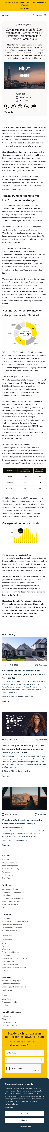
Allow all (24, 1120)
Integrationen (8, 961)
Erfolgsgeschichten (10, 952)
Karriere (5, 1005)
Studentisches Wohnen (12, 928)
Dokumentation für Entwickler (15, 958)
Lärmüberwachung (10, 889)
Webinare (6, 949)
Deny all (24, 1114)
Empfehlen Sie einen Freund (14, 967)
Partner (5, 946)
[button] (45, 15)
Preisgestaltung (8, 940)
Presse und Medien (10, 1002)
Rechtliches (7, 977)
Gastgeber (6, 918)
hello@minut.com (9, 1022)
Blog (4, 943)
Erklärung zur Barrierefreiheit (14, 987)
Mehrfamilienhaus (9, 931)
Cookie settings (24, 1126)
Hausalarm (6, 895)
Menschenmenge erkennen (13, 892)
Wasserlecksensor (9, 862)
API (3, 907)
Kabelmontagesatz (10, 866)
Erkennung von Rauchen (12, 898)
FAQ (4, 1019)
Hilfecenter (7, 1016)
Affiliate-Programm (10, 964)
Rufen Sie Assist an (10, 904)
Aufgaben (6, 872)
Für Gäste (6, 971)
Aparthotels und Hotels (12, 924)
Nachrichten (7, 875)
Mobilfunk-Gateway (10, 869)
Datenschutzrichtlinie (11, 984)
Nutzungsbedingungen (12, 981)
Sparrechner (7, 955)
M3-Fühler (6, 859)
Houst (33, 158)
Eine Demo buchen (10, 1025)
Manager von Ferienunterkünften (16, 921)
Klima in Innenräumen (11, 901)
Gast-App (6, 878)
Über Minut (6, 999)
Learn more (9, 1107)
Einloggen (37, 15)
